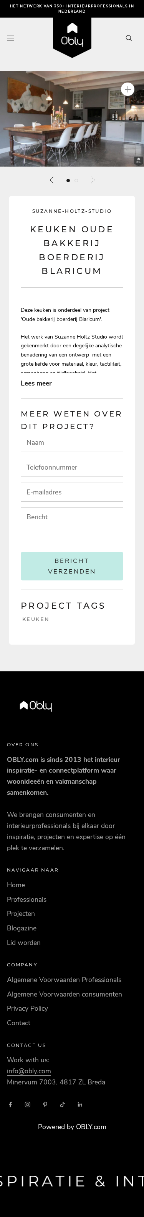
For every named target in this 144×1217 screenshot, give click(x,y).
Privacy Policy (27, 1008)
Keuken (36, 619)
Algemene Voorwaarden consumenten (64, 994)
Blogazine (21, 928)
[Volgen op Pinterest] (45, 1104)
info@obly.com (29, 1071)
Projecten (21, 913)
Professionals (26, 899)
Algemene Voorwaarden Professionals (64, 979)
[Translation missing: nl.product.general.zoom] (127, 89)
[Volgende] (92, 180)
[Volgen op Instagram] (27, 1104)
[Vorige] (52, 180)
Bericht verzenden (72, 565)
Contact (18, 1022)
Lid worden (24, 942)
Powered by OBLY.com (72, 1126)
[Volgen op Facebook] (10, 1104)
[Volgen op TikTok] (62, 1104)
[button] (72, 119)
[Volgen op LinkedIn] (80, 1104)
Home (16, 885)
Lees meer (36, 383)
